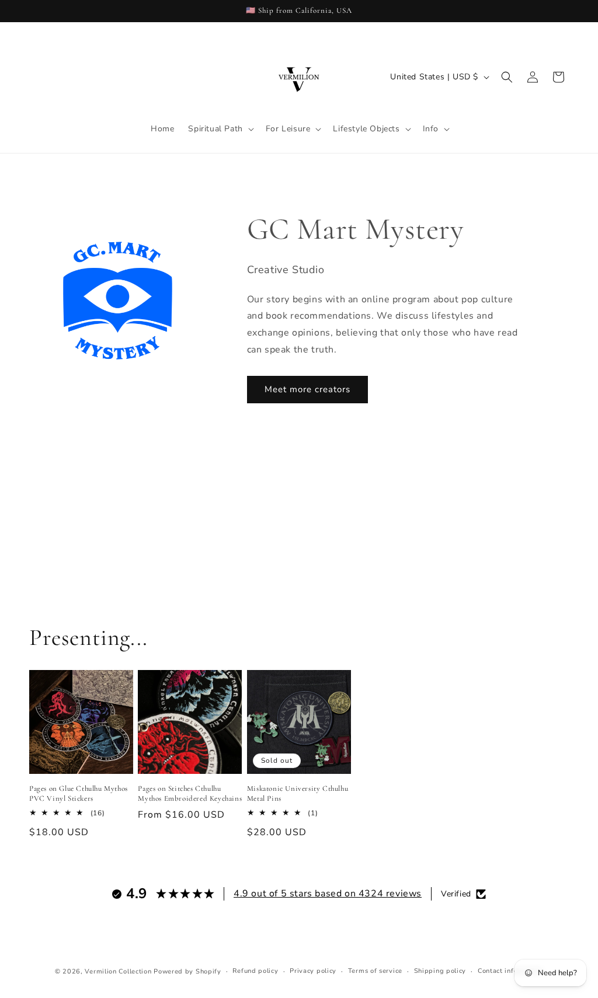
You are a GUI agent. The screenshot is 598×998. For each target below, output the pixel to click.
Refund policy (255, 970)
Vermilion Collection (118, 971)
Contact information (510, 970)
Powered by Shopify (187, 971)
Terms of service (375, 970)
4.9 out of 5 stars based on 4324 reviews (328, 893)
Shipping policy (440, 970)
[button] (219, 129)
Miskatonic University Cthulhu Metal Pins (297, 793)
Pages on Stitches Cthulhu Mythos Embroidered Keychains (190, 793)
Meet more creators (307, 389)
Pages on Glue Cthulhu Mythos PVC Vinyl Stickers (78, 793)
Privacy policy (313, 970)
